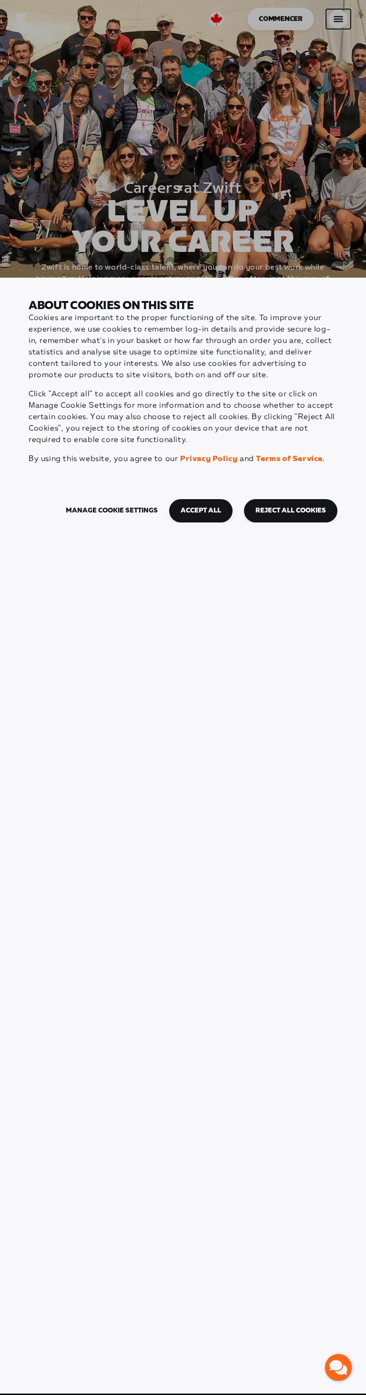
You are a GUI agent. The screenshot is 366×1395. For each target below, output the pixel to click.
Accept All (201, 510)
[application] (338, 1367)
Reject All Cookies (290, 510)
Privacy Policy (208, 458)
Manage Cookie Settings (112, 510)
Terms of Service (289, 458)
